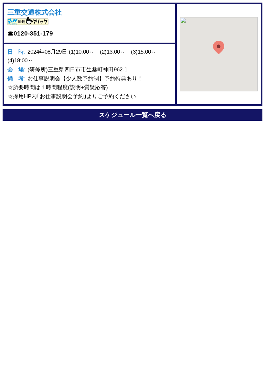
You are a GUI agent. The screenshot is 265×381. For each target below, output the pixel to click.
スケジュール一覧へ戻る (132, 114)
